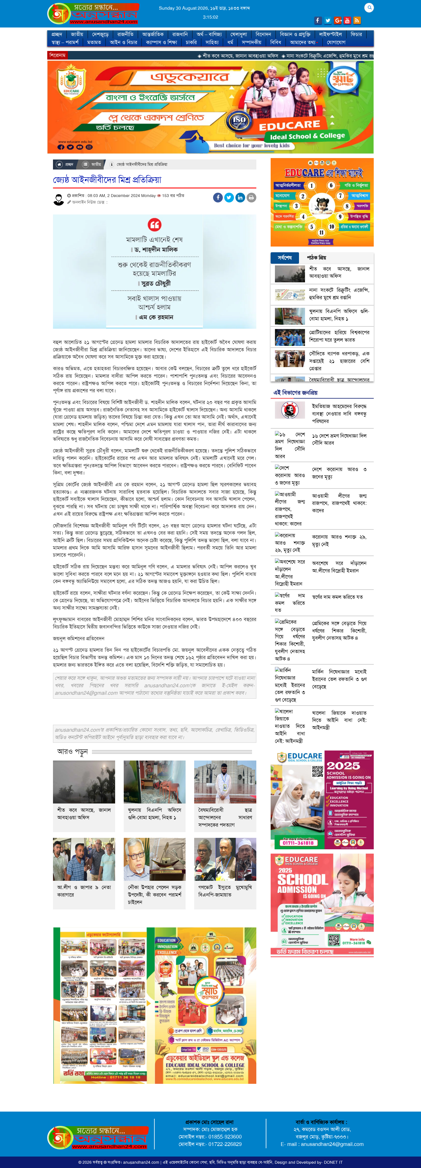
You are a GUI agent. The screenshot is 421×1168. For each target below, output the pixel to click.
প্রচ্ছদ (57, 34)
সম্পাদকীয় (251, 42)
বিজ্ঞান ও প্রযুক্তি (295, 34)
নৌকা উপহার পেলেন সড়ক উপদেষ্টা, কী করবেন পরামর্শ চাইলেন (155, 895)
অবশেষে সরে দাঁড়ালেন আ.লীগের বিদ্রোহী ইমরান (339, 567)
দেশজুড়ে (100, 34)
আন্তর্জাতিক (153, 34)
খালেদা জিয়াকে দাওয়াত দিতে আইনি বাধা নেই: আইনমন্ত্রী (339, 720)
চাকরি (191, 42)
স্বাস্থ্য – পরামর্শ (65, 42)
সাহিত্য (212, 42)
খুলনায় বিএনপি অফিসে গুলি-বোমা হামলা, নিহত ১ (155, 814)
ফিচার (356, 34)
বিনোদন (263, 34)
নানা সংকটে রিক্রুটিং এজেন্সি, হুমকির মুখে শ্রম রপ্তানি (339, 294)
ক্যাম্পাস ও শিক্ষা (161, 42)
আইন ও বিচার (123, 42)
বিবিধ (275, 42)
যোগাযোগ (336, 42)
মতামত (94, 42)
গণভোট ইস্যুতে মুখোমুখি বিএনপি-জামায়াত (225, 891)
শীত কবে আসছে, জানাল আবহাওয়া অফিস (84, 814)
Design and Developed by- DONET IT (309, 1162)
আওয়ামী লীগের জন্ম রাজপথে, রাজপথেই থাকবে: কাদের (339, 503)
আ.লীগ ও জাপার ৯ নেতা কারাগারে (84, 891)
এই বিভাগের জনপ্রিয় (296, 392)
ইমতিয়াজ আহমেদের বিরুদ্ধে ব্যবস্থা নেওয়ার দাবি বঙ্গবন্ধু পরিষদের (339, 413)
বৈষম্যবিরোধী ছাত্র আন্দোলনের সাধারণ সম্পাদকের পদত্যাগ (225, 817)
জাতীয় (77, 34)
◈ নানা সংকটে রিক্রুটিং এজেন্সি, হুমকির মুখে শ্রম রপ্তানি (279, 56)
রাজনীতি (125, 34)
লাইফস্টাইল (330, 34)
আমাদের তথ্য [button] (302, 42)
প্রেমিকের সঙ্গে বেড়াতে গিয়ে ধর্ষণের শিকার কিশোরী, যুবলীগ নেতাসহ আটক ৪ (339, 630)
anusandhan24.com (141, 1162)
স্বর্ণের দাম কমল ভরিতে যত (337, 597)
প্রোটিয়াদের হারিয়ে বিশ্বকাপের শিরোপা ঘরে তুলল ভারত (339, 336)
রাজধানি (180, 34)
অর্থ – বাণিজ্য (209, 34)
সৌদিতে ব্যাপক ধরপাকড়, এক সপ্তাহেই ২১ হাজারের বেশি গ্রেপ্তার (339, 361)
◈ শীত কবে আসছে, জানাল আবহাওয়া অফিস (186, 56)
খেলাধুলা (239, 34)
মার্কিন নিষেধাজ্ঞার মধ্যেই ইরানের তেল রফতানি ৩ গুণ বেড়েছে (339, 679)
